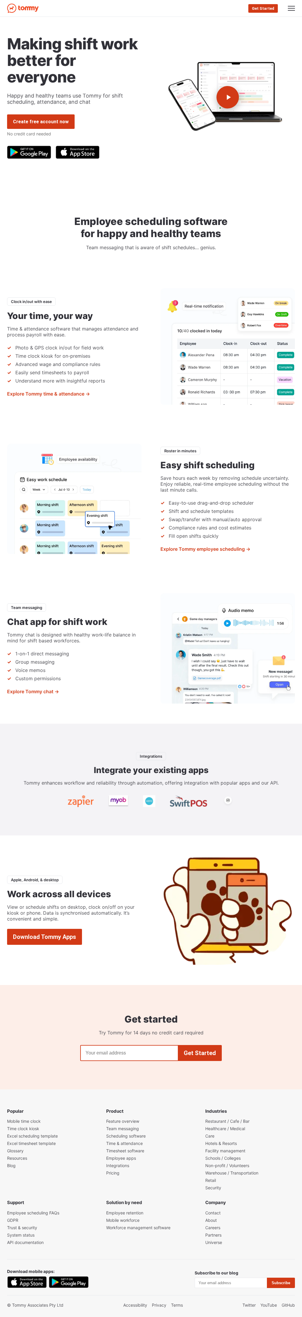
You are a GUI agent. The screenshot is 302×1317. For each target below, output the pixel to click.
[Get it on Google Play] (68, 1282)
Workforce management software (138, 1227)
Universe (213, 1242)
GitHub (288, 1305)
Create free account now (41, 121)
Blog (11, 1165)
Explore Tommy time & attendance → (48, 394)
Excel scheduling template (32, 1135)
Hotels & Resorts (221, 1143)
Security (213, 1187)
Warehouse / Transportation (231, 1172)
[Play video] (227, 97)
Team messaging (122, 1128)
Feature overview (122, 1121)
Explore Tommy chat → (33, 691)
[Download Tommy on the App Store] (78, 152)
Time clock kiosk (23, 1128)
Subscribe (281, 1283)
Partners (213, 1234)
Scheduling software (126, 1135)
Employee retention (124, 1212)
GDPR (12, 1220)
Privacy (159, 1305)
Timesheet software (125, 1150)
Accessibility (135, 1305)
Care (209, 1135)
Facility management (225, 1150)
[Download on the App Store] (27, 1282)
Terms (177, 1305)
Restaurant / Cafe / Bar (227, 1121)
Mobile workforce (122, 1220)
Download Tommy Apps (44, 936)
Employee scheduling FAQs (33, 1212)
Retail (210, 1180)
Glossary (15, 1150)
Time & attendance (124, 1143)
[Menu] (291, 8)
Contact (213, 1212)
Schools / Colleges (223, 1158)
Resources (17, 1158)
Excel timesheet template (31, 1143)
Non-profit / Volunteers (227, 1165)
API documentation (25, 1242)
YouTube (268, 1305)
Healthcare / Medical (225, 1128)
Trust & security (22, 1227)
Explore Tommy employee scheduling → (205, 549)
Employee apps (121, 1158)
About (211, 1220)
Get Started (263, 8)
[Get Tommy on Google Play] (29, 152)
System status (21, 1234)
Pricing (112, 1172)
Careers (212, 1227)
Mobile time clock (24, 1121)
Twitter (249, 1305)
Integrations (117, 1165)
